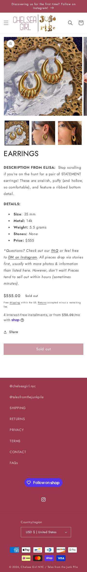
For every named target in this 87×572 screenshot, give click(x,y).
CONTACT (18, 451)
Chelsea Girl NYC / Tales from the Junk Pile (49, 567)
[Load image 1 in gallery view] (17, 133)
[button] (6, 23)
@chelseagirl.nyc (23, 386)
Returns (42, 302)
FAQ (54, 250)
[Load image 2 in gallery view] (43, 133)
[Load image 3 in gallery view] (70, 133)
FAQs (14, 462)
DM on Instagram (22, 257)
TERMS (15, 441)
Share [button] (13, 331)
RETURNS (17, 418)
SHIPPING (18, 407)
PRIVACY (17, 429)
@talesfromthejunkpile (27, 397)
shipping (15, 302)
